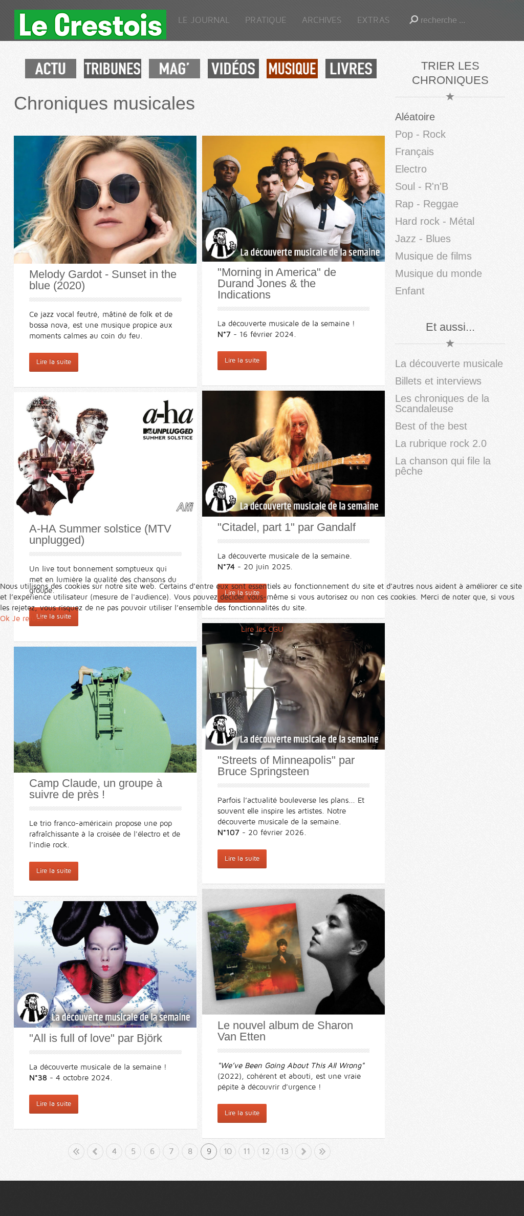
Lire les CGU (262, 629)
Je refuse (27, 618)
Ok (5, 618)
